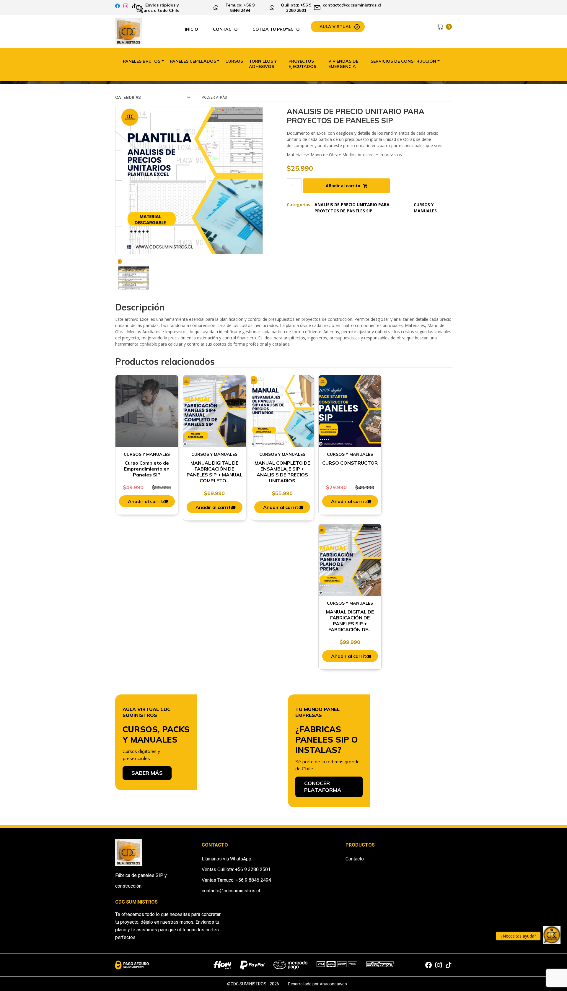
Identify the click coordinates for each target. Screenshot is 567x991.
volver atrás (214, 97)
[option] (133, 274)
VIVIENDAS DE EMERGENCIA (343, 63)
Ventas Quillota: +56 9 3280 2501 (236, 869)
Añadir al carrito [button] (147, 501)
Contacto (225, 29)
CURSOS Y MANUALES (425, 208)
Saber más (147, 772)
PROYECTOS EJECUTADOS (302, 63)
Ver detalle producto (147, 418)
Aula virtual (335, 26)
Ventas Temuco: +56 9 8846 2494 (236, 880)
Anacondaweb (333, 984)
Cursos (234, 61)
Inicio (191, 29)
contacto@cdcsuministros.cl (231, 891)
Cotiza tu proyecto (276, 29)
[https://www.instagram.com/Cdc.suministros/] (125, 6)
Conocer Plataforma (322, 786)
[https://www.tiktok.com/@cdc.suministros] (134, 6)
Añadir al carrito (343, 185)
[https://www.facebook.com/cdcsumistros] (117, 6)
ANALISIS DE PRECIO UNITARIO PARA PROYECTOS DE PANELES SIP (352, 208)
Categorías (128, 97)
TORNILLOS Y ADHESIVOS (263, 63)
